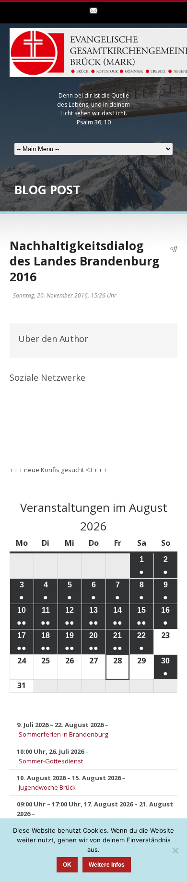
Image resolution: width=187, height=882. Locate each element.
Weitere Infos (107, 864)
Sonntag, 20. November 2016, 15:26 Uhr (65, 295)
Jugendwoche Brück (47, 787)
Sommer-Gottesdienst (51, 761)
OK (67, 864)
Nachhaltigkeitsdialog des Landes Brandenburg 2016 (85, 261)
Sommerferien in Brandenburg (63, 734)
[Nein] (175, 850)
